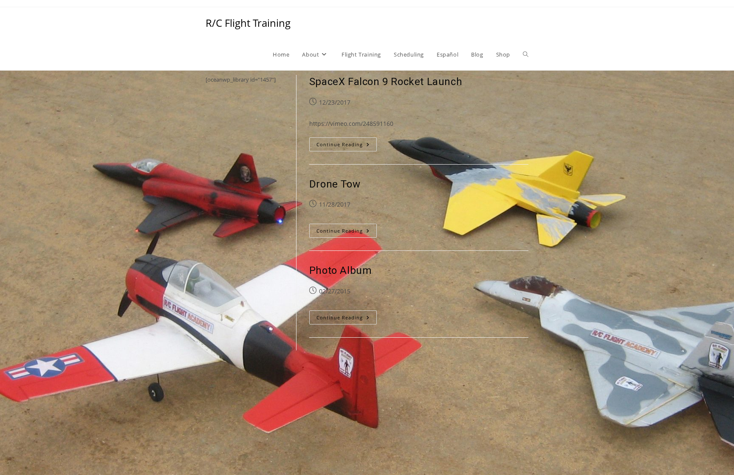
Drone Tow (334, 184)
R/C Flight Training (248, 23)
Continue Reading (346, 145)
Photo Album (340, 270)
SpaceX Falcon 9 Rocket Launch (385, 82)
